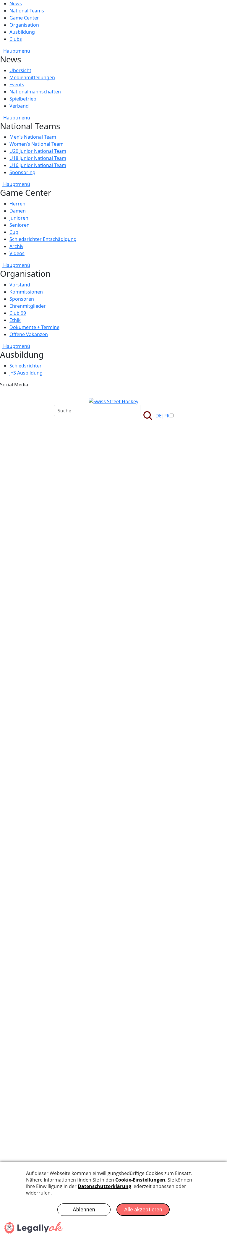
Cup (13, 232)
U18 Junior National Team (37, 158)
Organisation (24, 25)
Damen (17, 211)
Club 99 (17, 313)
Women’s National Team (36, 144)
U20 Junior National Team (37, 151)
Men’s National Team (32, 137)
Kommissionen (26, 292)
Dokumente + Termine (34, 327)
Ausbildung (22, 32)
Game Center (24, 17)
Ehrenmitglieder (27, 306)
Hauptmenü (16, 51)
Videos (17, 253)
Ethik (15, 320)
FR (167, 415)
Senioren (19, 225)
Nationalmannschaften (35, 91)
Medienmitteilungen (32, 77)
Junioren (18, 218)
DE (158, 415)
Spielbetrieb (22, 98)
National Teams (26, 10)
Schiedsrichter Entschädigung (43, 239)
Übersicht (20, 70)
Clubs (15, 39)
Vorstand (19, 284)
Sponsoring (22, 172)
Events (16, 84)
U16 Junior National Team (37, 165)
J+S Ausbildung (26, 373)
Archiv (16, 246)
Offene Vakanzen (28, 334)
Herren (17, 203)
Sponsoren (21, 299)
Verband (19, 106)
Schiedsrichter (25, 365)
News (15, 3)
